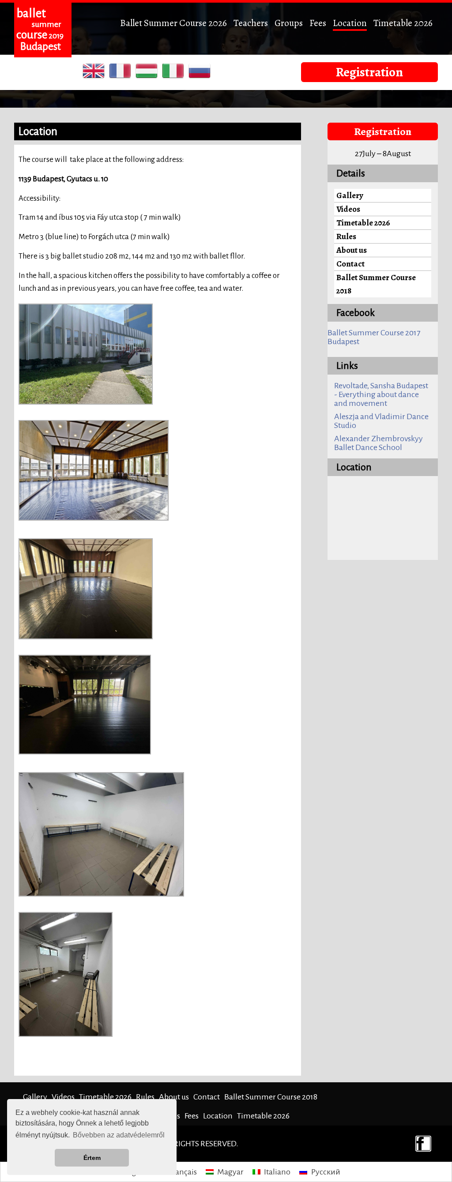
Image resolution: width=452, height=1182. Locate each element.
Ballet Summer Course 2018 (376, 284)
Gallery (349, 195)
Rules (346, 236)
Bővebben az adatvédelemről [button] (119, 1135)
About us (351, 249)
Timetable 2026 (403, 22)
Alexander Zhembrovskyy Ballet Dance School (378, 443)
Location (350, 22)
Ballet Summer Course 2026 (173, 22)
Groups (289, 22)
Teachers (251, 22)
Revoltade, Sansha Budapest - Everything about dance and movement (381, 394)
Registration (369, 72)
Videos (348, 208)
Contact (350, 263)
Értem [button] (92, 1157)
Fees (317, 22)
